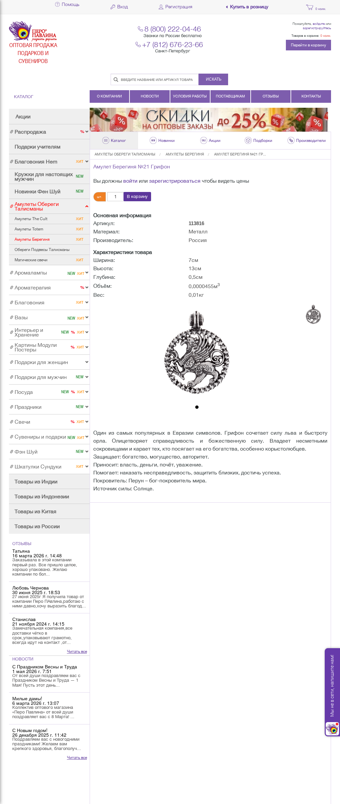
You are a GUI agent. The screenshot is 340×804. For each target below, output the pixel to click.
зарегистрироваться (175, 181)
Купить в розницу (249, 6)
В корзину (137, 196)
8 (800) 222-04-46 (172, 28)
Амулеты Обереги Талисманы (125, 154)
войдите (319, 24)
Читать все (77, 651)
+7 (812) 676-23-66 (172, 44)
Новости (150, 96)
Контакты (311, 96)
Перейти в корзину (308, 45)
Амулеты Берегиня (185, 154)
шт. (99, 197)
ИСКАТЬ (213, 79)
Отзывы (271, 96)
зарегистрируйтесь (317, 28)
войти (130, 181)
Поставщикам (230, 96)
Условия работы (190, 96)
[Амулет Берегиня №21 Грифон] (197, 352)
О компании (109, 96)
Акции (23, 116)
